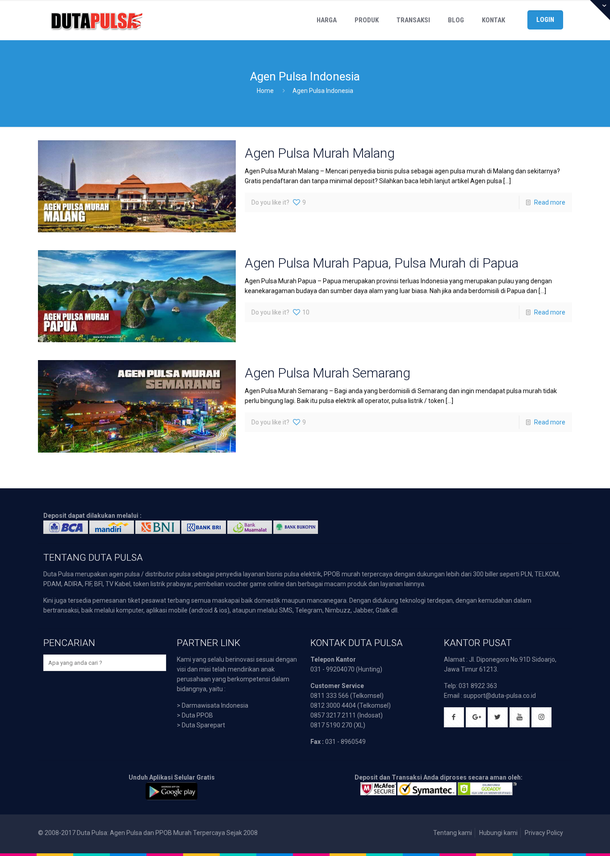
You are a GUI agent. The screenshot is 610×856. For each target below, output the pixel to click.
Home (265, 90)
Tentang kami (452, 832)
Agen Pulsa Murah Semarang (327, 373)
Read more (549, 202)
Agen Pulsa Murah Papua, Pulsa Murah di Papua (381, 263)
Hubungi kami (498, 832)
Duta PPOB (197, 715)
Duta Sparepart (203, 725)
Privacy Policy (544, 832)
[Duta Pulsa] (96, 20)
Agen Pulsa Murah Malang (320, 153)
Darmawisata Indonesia (215, 705)
